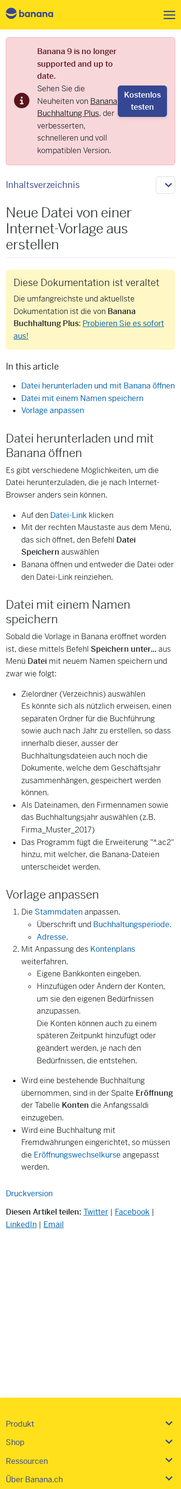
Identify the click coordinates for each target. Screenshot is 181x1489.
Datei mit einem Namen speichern (82, 398)
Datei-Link (68, 515)
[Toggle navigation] (166, 15)
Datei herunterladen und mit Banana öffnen (98, 386)
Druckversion (29, 1193)
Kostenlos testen (142, 101)
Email (53, 1224)
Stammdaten (59, 912)
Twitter (96, 1212)
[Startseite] (38, 15)
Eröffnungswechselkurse (77, 1155)
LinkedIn (21, 1224)
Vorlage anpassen (52, 410)
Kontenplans (112, 949)
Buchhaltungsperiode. (132, 924)
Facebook (132, 1212)
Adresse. (52, 937)
